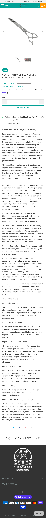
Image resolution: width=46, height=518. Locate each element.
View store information (12, 123)
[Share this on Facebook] (19, 427)
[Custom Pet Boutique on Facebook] (23, 492)
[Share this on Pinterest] (25, 427)
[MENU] (1, 5)
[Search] (38, 5)
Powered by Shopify (34, 515)
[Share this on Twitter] (13, 427)
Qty (3, 97)
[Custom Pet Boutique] (23, 5)
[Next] (42, 31)
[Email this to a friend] (31, 427)
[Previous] (4, 31)
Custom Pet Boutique (18, 515)
